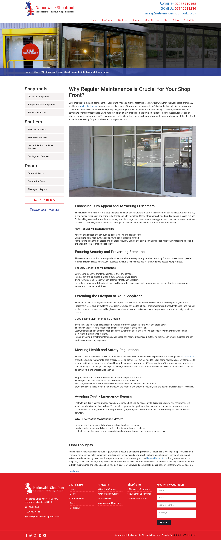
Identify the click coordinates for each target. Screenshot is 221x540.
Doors (73, 494)
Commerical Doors (36, 181)
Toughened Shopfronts (139, 494)
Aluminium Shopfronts (38, 96)
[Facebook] (26, 535)
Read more (74, 471)
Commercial (188, 356)
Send (164, 522)
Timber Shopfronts (37, 112)
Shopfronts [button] (106, 20)
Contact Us (189, 20)
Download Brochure (46, 210)
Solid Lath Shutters (37, 129)
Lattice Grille (105, 498)
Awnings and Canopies (38, 156)
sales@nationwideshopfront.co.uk (170, 13)
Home (93, 20)
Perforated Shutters (37, 137)
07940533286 (32, 507)
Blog (166, 20)
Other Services (152, 20)
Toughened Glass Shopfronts (41, 104)
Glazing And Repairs (37, 189)
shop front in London (88, 106)
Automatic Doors (36, 173)
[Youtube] (44, 535)
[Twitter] (30, 535)
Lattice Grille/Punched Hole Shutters (40, 147)
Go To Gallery (46, 200)
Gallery (176, 20)
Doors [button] (136, 20)
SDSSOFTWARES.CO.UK (184, 535)
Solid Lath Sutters (107, 489)
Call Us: (179, 4)
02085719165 (33, 512)
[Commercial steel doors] (52, 9)
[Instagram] (40, 535)
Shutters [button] (122, 20)
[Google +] (35, 535)
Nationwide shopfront (156, 458)
